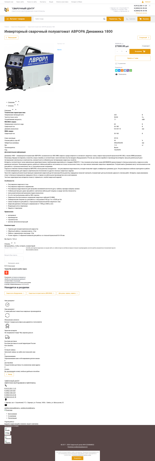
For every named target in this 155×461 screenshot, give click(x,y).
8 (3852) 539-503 (10, 390)
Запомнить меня (13, 263)
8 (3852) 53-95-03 (140, 8)
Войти (6, 266)
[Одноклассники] (122, 70)
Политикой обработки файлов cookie (81, 455)
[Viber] (128, 70)
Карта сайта (20, 2)
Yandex (6, 273)
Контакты (43, 2)
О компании (12, 416)
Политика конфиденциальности (77, 447)
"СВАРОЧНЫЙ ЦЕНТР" (23, 8)
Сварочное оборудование (18, 26)
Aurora (59, 49)
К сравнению (122, 63)
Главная (6, 26)
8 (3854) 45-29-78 (10, 397)
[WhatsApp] (130, 70)
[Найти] (104, 19)
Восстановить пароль (32, 249)
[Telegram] (125, 70)
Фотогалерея (12, 414)
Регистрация (11, 266)
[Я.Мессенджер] (116, 70)
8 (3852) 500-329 (10, 393)
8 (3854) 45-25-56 (140, 11)
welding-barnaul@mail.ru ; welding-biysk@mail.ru (19, 408)
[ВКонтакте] (119, 70)
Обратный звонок (141, 13)
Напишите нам (8, 2)
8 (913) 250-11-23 (140, 6)
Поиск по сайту (32, 2)
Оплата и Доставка (62, 2)
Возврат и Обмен (76, 2)
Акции (51, 2)
